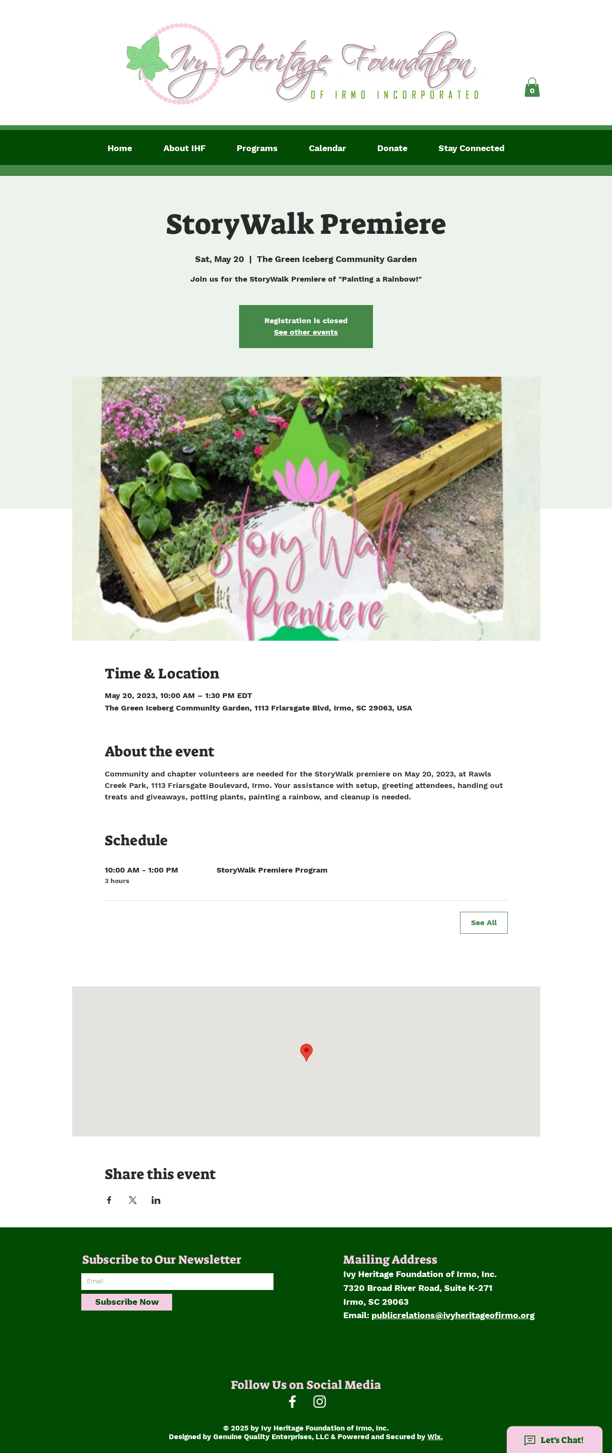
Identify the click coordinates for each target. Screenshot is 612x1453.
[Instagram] (319, 1401)
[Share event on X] (132, 1200)
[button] (532, 87)
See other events (306, 332)
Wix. (435, 1436)
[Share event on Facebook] (109, 1200)
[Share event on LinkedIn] (156, 1200)
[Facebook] (292, 1401)
